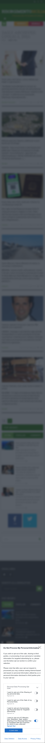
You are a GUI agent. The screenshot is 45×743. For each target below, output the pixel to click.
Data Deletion (9, 739)
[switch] (36, 693)
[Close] (40, 648)
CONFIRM (13, 730)
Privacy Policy (36, 739)
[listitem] (22, 687)
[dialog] (22, 693)
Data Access (22, 739)
